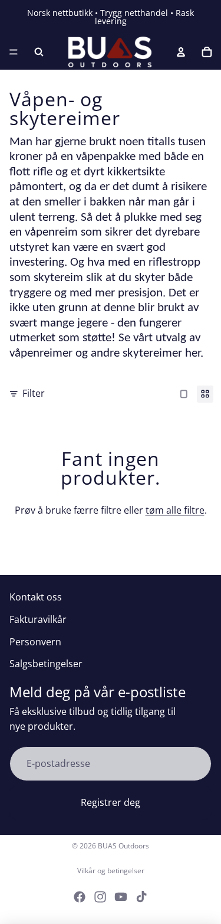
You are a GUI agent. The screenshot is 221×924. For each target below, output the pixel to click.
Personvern (35, 641)
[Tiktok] (141, 897)
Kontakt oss (35, 596)
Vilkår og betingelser (110, 871)
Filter (33, 393)
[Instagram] (100, 897)
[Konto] (181, 52)
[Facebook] (79, 897)
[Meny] (13, 52)
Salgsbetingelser (46, 663)
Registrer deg (110, 802)
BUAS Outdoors (123, 846)
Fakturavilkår (38, 619)
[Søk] (39, 52)
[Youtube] (121, 897)
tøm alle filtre (175, 510)
